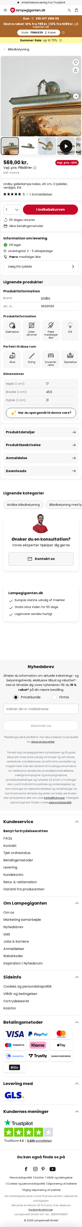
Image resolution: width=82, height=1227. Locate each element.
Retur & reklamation (20, 882)
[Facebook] (29, 1169)
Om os (8, 912)
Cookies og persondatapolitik (27, 986)
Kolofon (9, 1008)
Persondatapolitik (21, 1177)
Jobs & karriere (16, 941)
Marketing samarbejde (22, 919)
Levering (10, 867)
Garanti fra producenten (23, 889)
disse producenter (42, 742)
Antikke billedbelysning (23, 505)
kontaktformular (54, 798)
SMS (6, 934)
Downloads (16, 471)
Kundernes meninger (26, 1111)
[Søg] (69, 10)
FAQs (7, 838)
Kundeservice (18, 822)
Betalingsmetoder (18, 860)
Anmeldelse (16, 458)
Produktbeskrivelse (23, 445)
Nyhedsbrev (13, 927)
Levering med (18, 1083)
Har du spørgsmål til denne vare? (44, 413)
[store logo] (30, 10)
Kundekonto (13, 874)
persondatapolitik (60, 802)
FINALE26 (39, 32)
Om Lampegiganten (25, 903)
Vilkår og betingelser (20, 993)
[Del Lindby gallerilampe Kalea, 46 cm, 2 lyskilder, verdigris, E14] (76, 70)
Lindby (45, 298)
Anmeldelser (13, 948)
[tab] (41, 855)
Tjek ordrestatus (16, 852)
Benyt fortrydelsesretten (25, 831)
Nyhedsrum (33, 963)
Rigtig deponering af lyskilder (42, 1190)
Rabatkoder (13, 956)
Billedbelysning (18, 49)
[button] (10, 146)
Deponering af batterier (62, 1183)
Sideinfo (12, 977)
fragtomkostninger (41, 1209)
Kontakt (10, 845)
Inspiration (12, 963)
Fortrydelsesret (16, 1001)
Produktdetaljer (20, 432)
